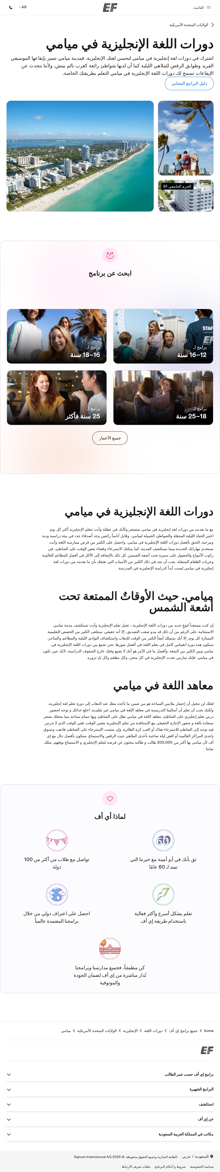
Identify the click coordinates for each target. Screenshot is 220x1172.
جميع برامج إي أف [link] (183, 1030)
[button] (201, 7)
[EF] (110, 7)
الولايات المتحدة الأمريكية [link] (97, 1030)
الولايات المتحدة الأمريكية (188, 25)
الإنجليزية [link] (130, 1030)
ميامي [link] (66, 1030)
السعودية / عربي (195, 1156)
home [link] (209, 1030)
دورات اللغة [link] (153, 1030)
